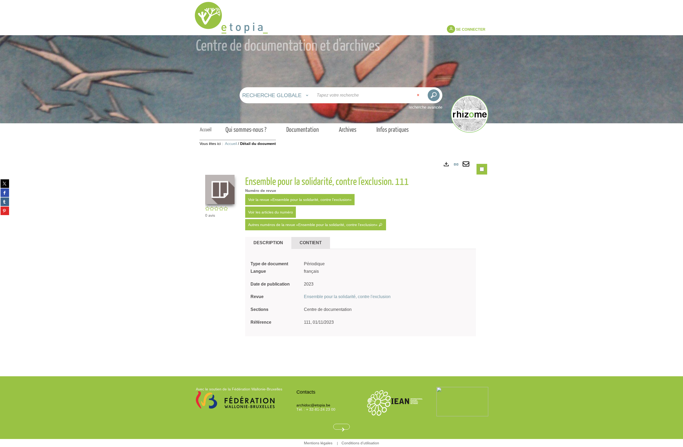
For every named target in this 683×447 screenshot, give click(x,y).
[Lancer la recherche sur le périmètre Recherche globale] (433, 95)
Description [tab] (268, 242)
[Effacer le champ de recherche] (418, 95)
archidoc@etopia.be (313, 405)
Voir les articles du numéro (270, 212)
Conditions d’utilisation (360, 443)
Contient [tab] (311, 242)
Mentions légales (318, 443)
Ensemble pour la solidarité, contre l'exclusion (347, 296)
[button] (220, 189)
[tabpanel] (341, 260)
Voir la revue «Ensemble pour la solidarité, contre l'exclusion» (300, 199)
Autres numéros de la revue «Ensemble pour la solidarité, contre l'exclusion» (313, 225)
